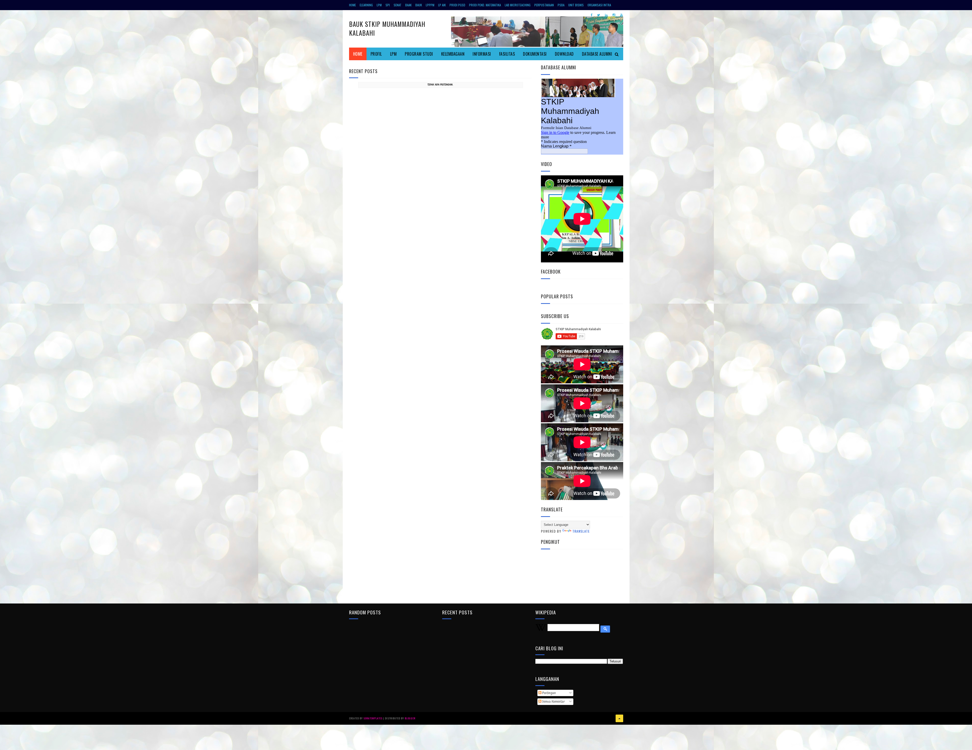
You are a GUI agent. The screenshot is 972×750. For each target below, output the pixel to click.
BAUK (418, 5)
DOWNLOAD (564, 54)
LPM (379, 5)
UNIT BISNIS (576, 5)
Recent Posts (363, 71)
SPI (388, 5)
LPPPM (430, 5)
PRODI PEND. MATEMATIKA (485, 5)
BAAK (408, 5)
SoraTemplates (372, 718)
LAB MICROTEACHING (518, 5)
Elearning (366, 5)
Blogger (410, 718)
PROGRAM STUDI (419, 54)
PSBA (561, 5)
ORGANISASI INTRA (599, 5)
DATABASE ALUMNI (597, 54)
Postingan (548, 693)
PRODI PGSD (457, 5)
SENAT (397, 5)
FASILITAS (507, 54)
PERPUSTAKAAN (544, 5)
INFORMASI (482, 54)
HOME (352, 5)
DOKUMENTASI (535, 54)
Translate (581, 531)
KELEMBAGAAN (453, 54)
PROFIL (376, 54)
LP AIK (442, 5)
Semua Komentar (553, 701)
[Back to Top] (619, 718)
